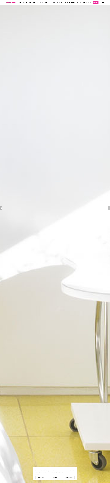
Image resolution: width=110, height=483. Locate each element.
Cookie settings (41, 477)
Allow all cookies (69, 477)
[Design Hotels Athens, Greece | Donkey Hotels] (11, 2)
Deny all (55, 477)
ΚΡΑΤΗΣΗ (95, 2)
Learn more (37, 474)
